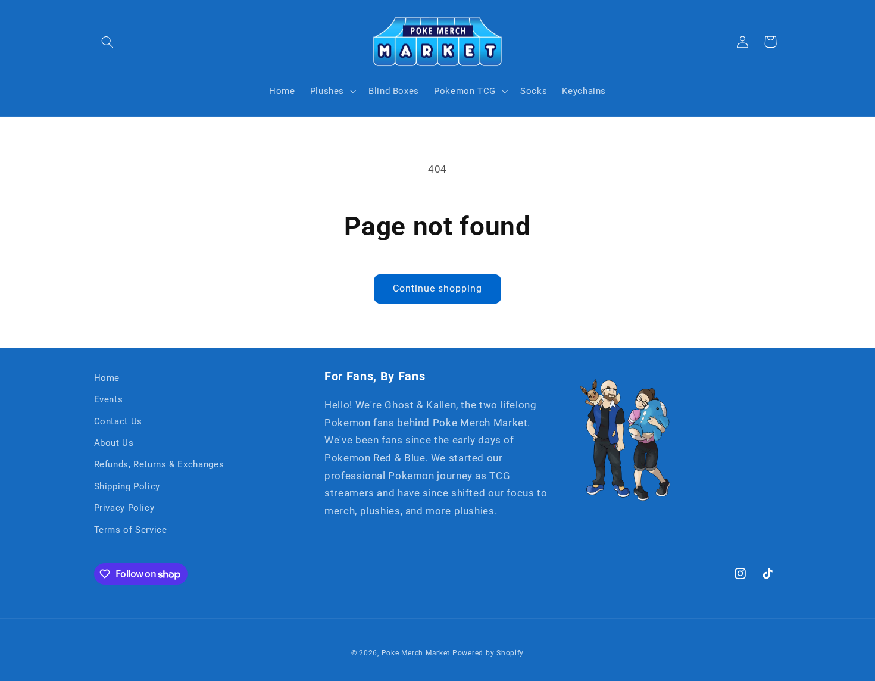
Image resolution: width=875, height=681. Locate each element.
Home (107, 378)
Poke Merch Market (416, 653)
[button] (107, 41)
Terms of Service (130, 529)
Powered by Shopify (488, 653)
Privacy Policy (124, 507)
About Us (114, 443)
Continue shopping (438, 288)
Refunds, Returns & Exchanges (159, 464)
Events (108, 399)
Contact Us (118, 421)
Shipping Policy (127, 486)
